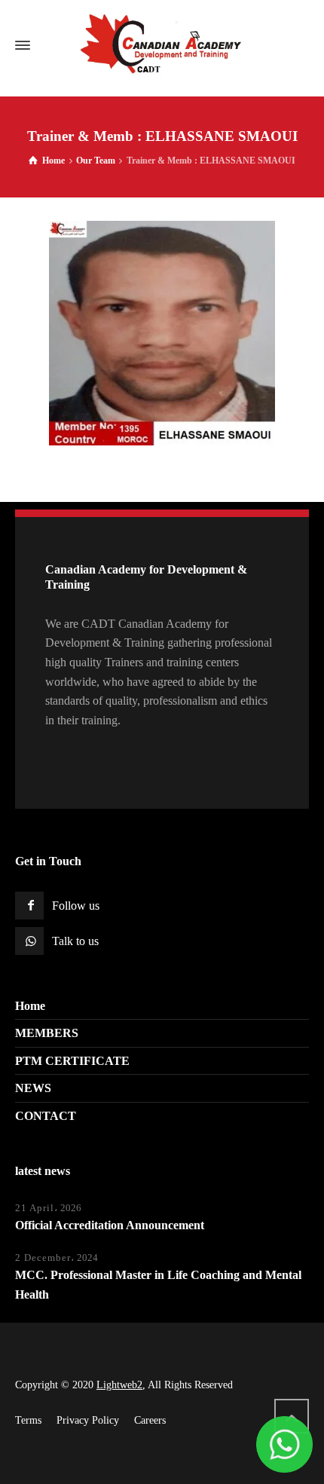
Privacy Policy (88, 1420)
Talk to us (75, 941)
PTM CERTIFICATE (72, 1060)
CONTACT (45, 1115)
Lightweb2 (119, 1385)
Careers (150, 1420)
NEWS (33, 1088)
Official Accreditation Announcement (109, 1225)
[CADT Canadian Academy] (162, 45)
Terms (28, 1420)
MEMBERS (46, 1033)
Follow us (75, 905)
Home (30, 1005)
